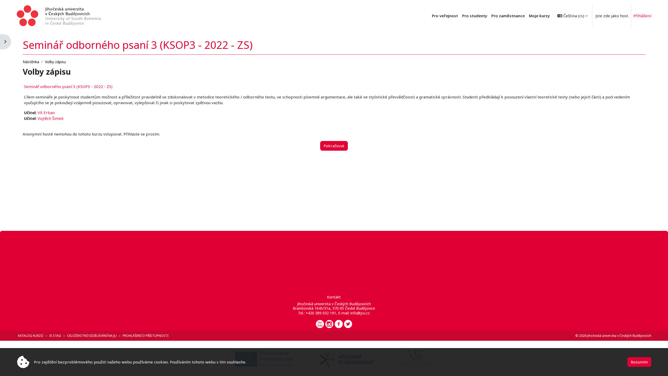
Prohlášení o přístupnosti (145, 335)
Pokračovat (334, 145)
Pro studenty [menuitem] (474, 15)
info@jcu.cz (360, 312)
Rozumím (639, 362)
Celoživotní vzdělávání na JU (92, 335)
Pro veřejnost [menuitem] (445, 15)
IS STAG (55, 335)
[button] (572, 15)
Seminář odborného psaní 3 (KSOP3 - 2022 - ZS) (68, 86)
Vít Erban (46, 112)
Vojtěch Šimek (51, 118)
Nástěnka (31, 61)
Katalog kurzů (30, 335)
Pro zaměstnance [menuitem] (508, 15)
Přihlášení (642, 15)
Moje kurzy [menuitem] (539, 15)
